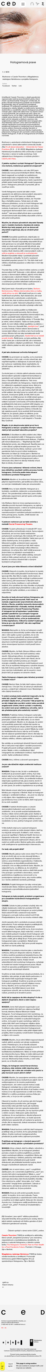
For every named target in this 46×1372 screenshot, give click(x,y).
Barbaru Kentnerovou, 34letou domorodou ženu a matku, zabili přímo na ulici (22, 290)
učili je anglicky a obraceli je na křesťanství (19, 253)
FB (2, 1328)
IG (5, 1328)
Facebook (6, 86)
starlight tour (33, 326)
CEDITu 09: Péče (9, 159)
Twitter (14, 86)
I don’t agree (10, 1365)
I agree (2, 1366)
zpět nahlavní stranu (7, 1284)
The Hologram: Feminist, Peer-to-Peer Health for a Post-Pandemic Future (23, 1246)
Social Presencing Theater (20, 524)
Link (20, 86)
